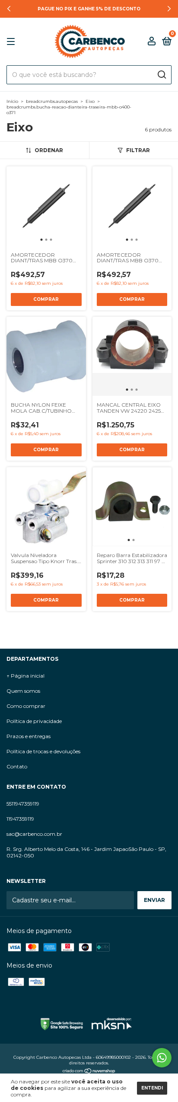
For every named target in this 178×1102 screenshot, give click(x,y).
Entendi (152, 1088)
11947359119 (20, 818)
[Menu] (12, 41)
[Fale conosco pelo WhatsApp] (162, 1057)
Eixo (90, 101)
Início (12, 101)
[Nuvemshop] (89, 1072)
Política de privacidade (34, 721)
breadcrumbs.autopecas (52, 101)
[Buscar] (161, 75)
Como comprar (25, 706)
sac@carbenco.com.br (34, 834)
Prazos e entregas (28, 736)
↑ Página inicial (25, 675)
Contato (16, 766)
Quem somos (23, 691)
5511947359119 (22, 803)
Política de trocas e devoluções (43, 751)
